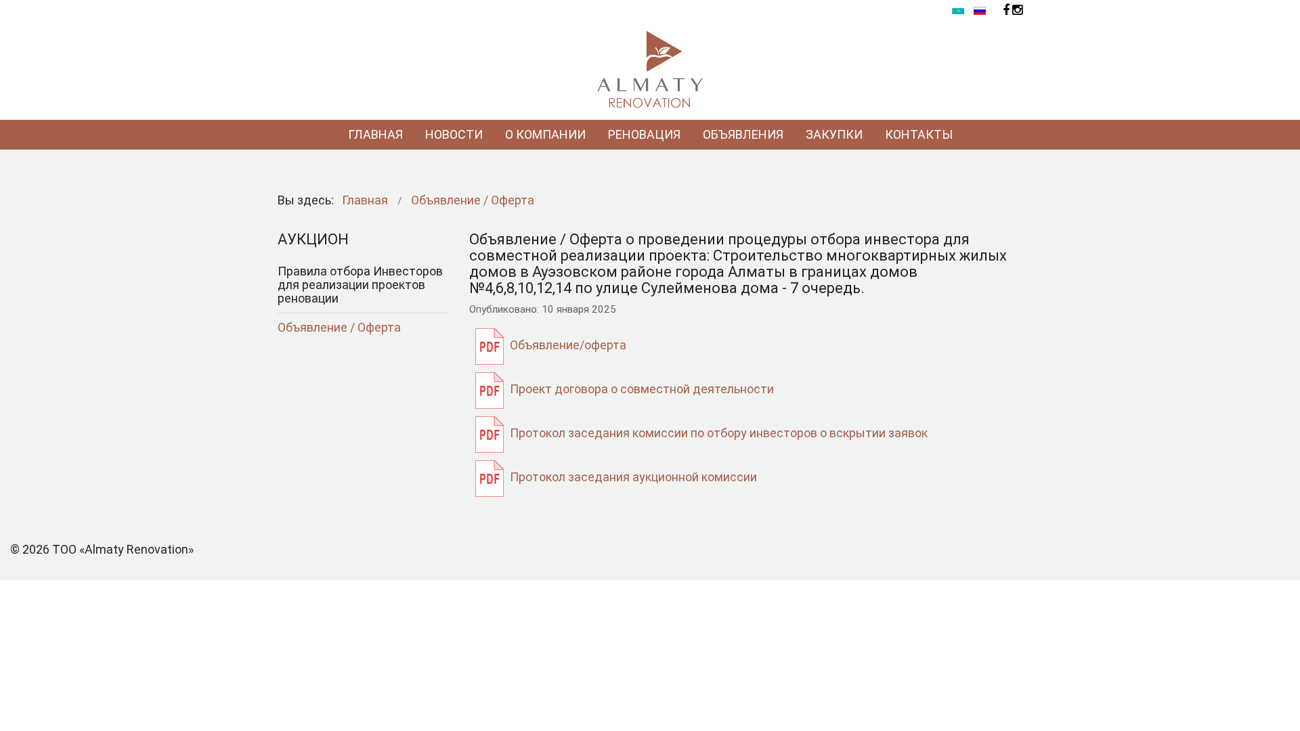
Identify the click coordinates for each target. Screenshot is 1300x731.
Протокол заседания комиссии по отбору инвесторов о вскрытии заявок (719, 433)
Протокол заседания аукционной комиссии (633, 477)
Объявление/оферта (568, 345)
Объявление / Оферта (339, 327)
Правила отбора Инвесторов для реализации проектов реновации (360, 285)
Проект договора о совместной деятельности (642, 389)
